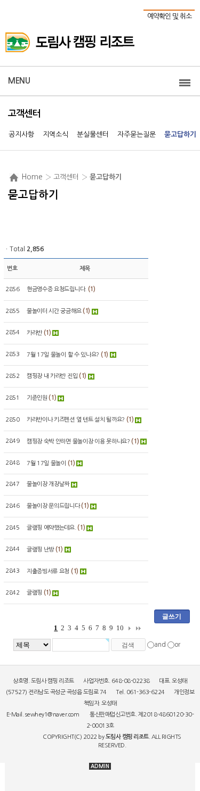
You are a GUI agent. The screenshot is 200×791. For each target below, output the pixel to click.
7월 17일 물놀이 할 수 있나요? (63, 355)
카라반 (34, 333)
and (160, 644)
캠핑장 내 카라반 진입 (52, 376)
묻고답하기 (180, 134)
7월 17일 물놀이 (46, 463)
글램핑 (34, 593)
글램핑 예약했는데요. (51, 528)
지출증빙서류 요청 (48, 571)
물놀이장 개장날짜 (48, 484)
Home (32, 176)
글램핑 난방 (40, 550)
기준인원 (37, 398)
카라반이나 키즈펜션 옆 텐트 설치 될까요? (76, 420)
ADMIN (100, 766)
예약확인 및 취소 (169, 16)
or (177, 644)
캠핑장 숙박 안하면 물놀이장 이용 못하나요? (78, 441)
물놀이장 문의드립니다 (53, 506)
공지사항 (21, 134)
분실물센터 (93, 134)
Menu (19, 81)
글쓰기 (171, 616)
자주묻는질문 (136, 134)
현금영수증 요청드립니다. (56, 289)
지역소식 (55, 134)
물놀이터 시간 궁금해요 (54, 311)
